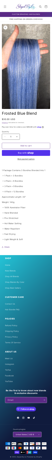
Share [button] (7, 247)
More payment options (26, 159)
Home (7, 265)
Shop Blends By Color (14, 282)
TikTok (8, 370)
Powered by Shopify (34, 457)
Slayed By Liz (22, 457)
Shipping (5, 122)
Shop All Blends (12, 276)
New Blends (10, 271)
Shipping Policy (12, 331)
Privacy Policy (11, 337)
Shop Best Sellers (13, 288)
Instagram (9, 364)
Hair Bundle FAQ (12, 309)
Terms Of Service (13, 342)
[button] (5, 6)
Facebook (9, 376)
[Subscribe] (44, 400)
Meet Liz (9, 358)
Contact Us (10, 304)
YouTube (9, 381)
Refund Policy (11, 325)
